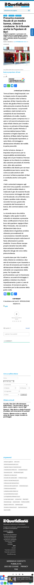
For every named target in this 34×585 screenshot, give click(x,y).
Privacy (24, 566)
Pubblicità (16, 564)
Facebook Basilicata (10, 536)
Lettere (18, 499)
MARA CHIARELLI (8, 41)
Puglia (5, 15)
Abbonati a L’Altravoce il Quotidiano (14, 524)
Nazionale (7, 501)
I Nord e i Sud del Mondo (11, 480)
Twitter (10, 542)
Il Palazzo (23, 477)
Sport (7, 510)
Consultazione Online (10, 469)
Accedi (27, 328)
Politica (25, 501)
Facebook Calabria (10, 538)
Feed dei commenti (10, 552)
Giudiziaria (18, 15)
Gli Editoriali (18, 472)
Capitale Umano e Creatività (12, 467)
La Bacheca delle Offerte (11, 491)
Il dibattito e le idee (10, 475)
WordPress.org (11, 554)
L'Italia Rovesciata (10, 488)
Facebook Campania (10, 539)
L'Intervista (23, 485)
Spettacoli (22, 507)
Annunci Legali (8, 461)
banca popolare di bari (11, 72)
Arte (16, 461)
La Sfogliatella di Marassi (12, 496)
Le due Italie (9, 499)
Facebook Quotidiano (10, 534)
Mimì (25, 499)
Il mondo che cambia (10, 477)
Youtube (10, 544)
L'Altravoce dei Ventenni (11, 483)
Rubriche (19, 504)
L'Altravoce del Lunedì (11, 485)
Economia (11, 15)
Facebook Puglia (10, 541)
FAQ (16, 569)
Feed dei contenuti (10, 550)
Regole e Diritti (9, 504)
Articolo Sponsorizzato (11, 464)
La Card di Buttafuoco (11, 494)
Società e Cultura (10, 507)
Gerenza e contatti (16, 561)
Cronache (22, 469)
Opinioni (16, 501)
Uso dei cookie (11, 566)
